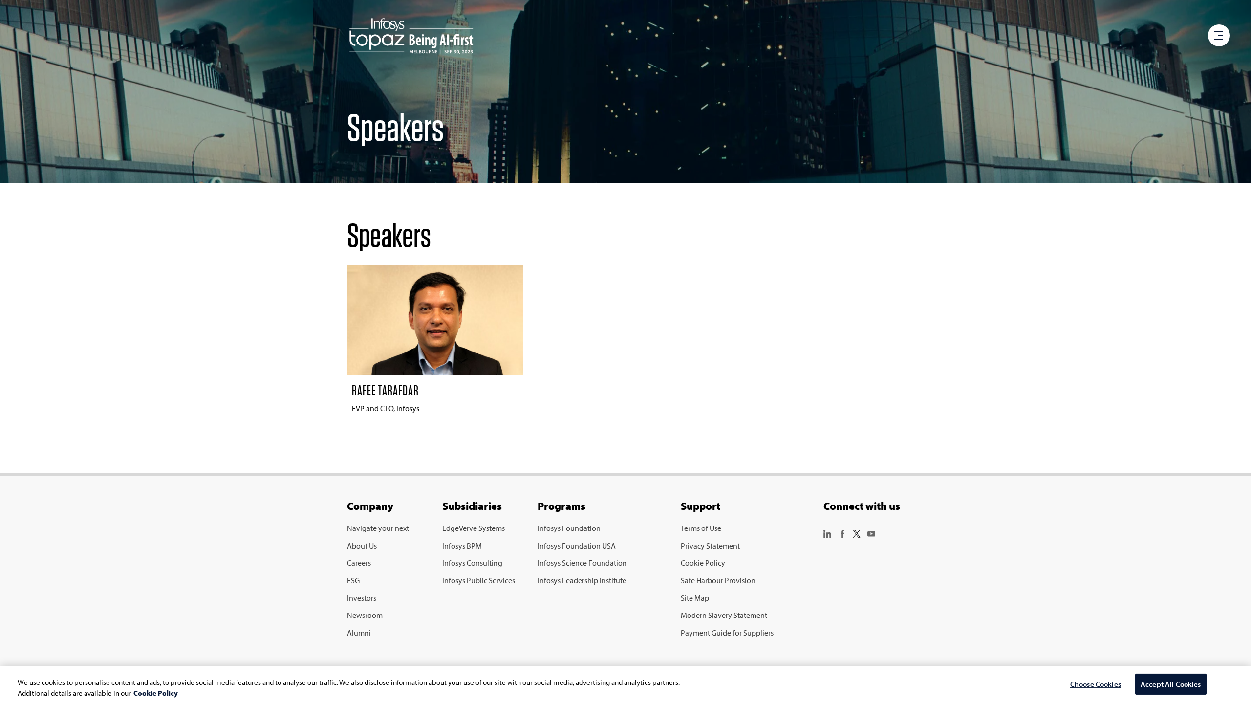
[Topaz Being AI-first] (411, 36)
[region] (625, 685)
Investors (361, 598)
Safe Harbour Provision (718, 580)
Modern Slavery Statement (724, 615)
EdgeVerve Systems (473, 528)
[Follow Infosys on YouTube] (871, 533)
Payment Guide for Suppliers (727, 633)
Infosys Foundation (569, 528)
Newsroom (365, 615)
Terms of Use (701, 528)
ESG (353, 580)
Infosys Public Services (478, 580)
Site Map (695, 598)
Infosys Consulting (472, 563)
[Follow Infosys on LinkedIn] (827, 533)
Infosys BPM (462, 545)
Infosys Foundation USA (577, 545)
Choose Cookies (1095, 684)
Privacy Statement (710, 545)
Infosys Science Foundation (582, 563)
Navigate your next (378, 528)
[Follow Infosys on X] (857, 533)
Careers (359, 563)
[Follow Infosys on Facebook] (842, 533)
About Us (362, 545)
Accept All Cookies (1171, 684)
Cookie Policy (703, 563)
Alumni (359, 633)
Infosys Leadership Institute (582, 580)
